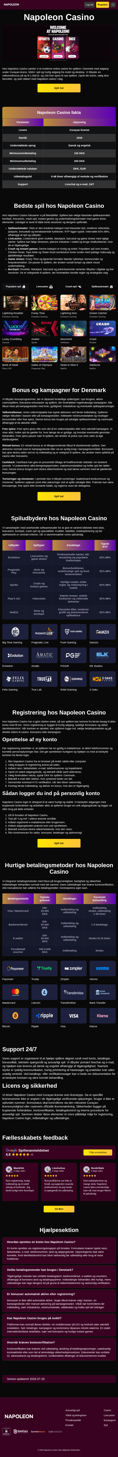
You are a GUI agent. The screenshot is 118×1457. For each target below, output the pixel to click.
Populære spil (13, 286)
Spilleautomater (100, 286)
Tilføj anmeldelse (98, 1152)
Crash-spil (71, 286)
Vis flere (59, 1209)
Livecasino (42, 286)
